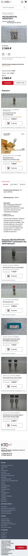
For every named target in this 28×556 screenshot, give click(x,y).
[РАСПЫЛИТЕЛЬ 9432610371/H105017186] (14, 142)
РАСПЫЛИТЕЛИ (5, 492)
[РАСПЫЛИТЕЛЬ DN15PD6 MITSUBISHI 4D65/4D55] (14, 326)
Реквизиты (4, 536)
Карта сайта (4, 525)
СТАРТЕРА (3, 494)
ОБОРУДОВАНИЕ (5, 485)
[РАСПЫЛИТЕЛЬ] (14, 291)
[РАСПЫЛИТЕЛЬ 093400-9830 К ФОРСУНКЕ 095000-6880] (14, 402)
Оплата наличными (6, 513)
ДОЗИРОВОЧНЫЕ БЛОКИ (7, 475)
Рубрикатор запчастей (7, 465)
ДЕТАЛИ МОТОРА (5, 474)
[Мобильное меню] (2, 2)
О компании (4, 532)
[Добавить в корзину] (8, 123)
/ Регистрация (7, 527)
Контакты (3, 537)
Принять (21, 547)
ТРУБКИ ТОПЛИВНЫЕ (6, 496)
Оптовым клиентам (6, 522)
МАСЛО (3, 482)
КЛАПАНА (3, 477)
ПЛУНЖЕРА (4, 487)
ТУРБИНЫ (3, 497)
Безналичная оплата (6, 511)
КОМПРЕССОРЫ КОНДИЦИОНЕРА (9, 480)
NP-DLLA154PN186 (6, 65)
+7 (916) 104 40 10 (6, 455)
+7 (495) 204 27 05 (22, 2)
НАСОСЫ (3, 484)
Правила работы (5, 518)
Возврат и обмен (5, 520)
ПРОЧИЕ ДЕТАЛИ (5, 489)
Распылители (10, 12)
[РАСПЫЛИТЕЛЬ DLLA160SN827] (14, 255)
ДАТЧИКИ (3, 472)
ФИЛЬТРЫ (3, 499)
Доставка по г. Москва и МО (8, 508)
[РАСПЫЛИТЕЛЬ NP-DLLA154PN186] (14, 101)
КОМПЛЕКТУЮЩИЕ (6, 479)
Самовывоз (4, 506)
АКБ (2, 468)
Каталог (4, 12)
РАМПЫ (3, 491)
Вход (2, 527)
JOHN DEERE (4, 467)
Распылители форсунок (7, 14)
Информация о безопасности (8, 524)
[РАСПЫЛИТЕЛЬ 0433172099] (14, 365)
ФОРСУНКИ (4, 501)
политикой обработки (7, 549)
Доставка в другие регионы (8, 510)
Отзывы (3, 534)
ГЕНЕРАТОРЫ (4, 470)
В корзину (8, 83)
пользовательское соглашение (6, 554)
